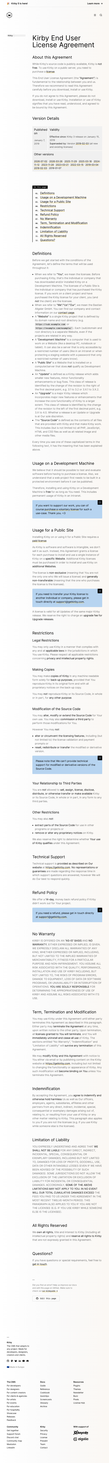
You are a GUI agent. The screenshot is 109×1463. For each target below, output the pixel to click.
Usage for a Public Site (55, 201)
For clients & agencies (17, 1396)
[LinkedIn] (19, 1361)
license (50, 71)
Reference (45, 1389)
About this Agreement (52, 57)
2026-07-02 (40, 161)
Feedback (11, 1420)
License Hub (79, 1403)
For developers (14, 1385)
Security (44, 1430)
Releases (11, 1416)
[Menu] (95, 15)
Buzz (75, 1396)
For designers (13, 1389)
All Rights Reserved (53, 235)
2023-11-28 (47, 164)
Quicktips (44, 1396)
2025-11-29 (70, 161)
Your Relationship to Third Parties (57, 783)
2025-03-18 (85, 161)
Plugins (76, 1385)
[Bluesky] (15, 1361)
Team (42, 1444)
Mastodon (11, 1444)
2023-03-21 (62, 164)
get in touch (39, 1264)
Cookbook (45, 1392)
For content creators (16, 1392)
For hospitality (13, 1410)
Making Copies (43, 669)
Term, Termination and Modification (64, 223)
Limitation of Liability (54, 231)
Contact (44, 1447)
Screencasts (46, 1399)
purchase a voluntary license (62, 509)
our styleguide (50, 1291)
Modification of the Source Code (56, 709)
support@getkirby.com (70, 601)
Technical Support (52, 210)
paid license (39, 540)
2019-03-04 (91, 164)
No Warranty (48, 218)
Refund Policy (49, 214)
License (43, 1437)
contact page (66, 312)
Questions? (47, 240)
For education (13, 1406)
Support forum (13, 1434)
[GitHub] (8, 1361)
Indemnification (50, 227)
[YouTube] (23, 1361)
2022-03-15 (77, 164)
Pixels (76, 1399)
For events (11, 1403)
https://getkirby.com (58, 867)
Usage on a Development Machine (63, 197)
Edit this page (48, 1299)
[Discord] (27, 1361)
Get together (13, 1430)
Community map (14, 1441)
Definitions (47, 193)
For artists (11, 1399)
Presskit (44, 1441)
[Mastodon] (12, 1361)
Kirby (10, 35)
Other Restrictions (45, 812)
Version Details (45, 118)
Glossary (44, 1403)
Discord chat (13, 1437)
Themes (77, 1389)
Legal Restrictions (45, 640)
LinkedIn (11, 1447)
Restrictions (48, 206)
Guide (43, 1385)
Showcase (11, 1413)
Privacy (43, 1434)
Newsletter (78, 1392)
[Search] (101, 15)
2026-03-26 (55, 161)
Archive (43, 1406)
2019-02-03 (82, 143)
